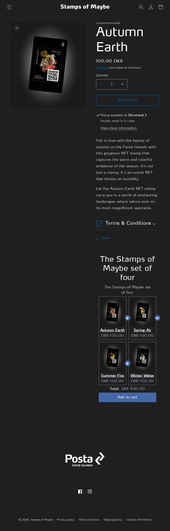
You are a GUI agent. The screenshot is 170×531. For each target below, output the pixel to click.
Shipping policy (113, 520)
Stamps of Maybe (42, 520)
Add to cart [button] (127, 397)
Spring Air (142, 330)
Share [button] (105, 238)
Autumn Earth (112, 330)
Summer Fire (112, 376)
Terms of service (89, 520)
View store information (118, 128)
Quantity (102, 75)
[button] (9, 7)
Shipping (102, 67)
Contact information (139, 520)
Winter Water (142, 376)
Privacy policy (66, 520)
